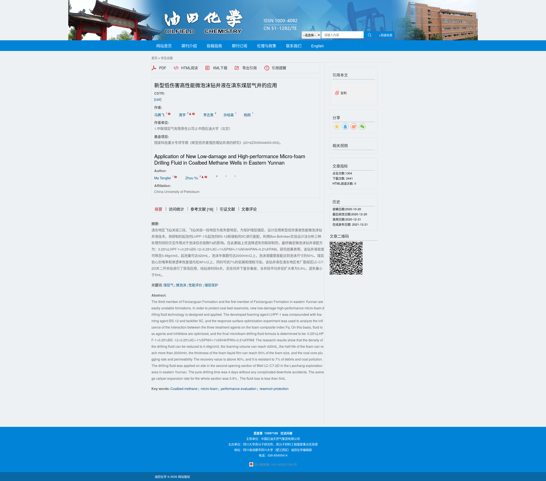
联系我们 (293, 45)
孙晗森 (229, 114)
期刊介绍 (189, 45)
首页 (154, 58)
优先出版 (167, 58)
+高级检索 (385, 35)
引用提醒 (279, 67)
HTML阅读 (189, 67)
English (317, 45)
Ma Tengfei (162, 177)
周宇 (182, 114)
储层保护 (211, 285)
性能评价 (195, 285)
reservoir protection (274, 388)
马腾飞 (159, 114)
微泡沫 (181, 285)
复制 (344, 93)
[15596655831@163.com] (193, 114)
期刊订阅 (239, 45)
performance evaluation (238, 388)
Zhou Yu (191, 177)
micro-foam (209, 388)
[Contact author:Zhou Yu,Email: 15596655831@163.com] (202, 177)
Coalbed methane (183, 388)
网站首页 (164, 45)
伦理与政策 (266, 45)
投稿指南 (214, 45)
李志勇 (208, 114)
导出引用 (249, 67)
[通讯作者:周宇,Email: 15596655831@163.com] (190, 114)
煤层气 (168, 285)
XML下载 (220, 67)
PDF (162, 67)
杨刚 (247, 114)
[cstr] (157, 99)
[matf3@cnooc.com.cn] (169, 114)
